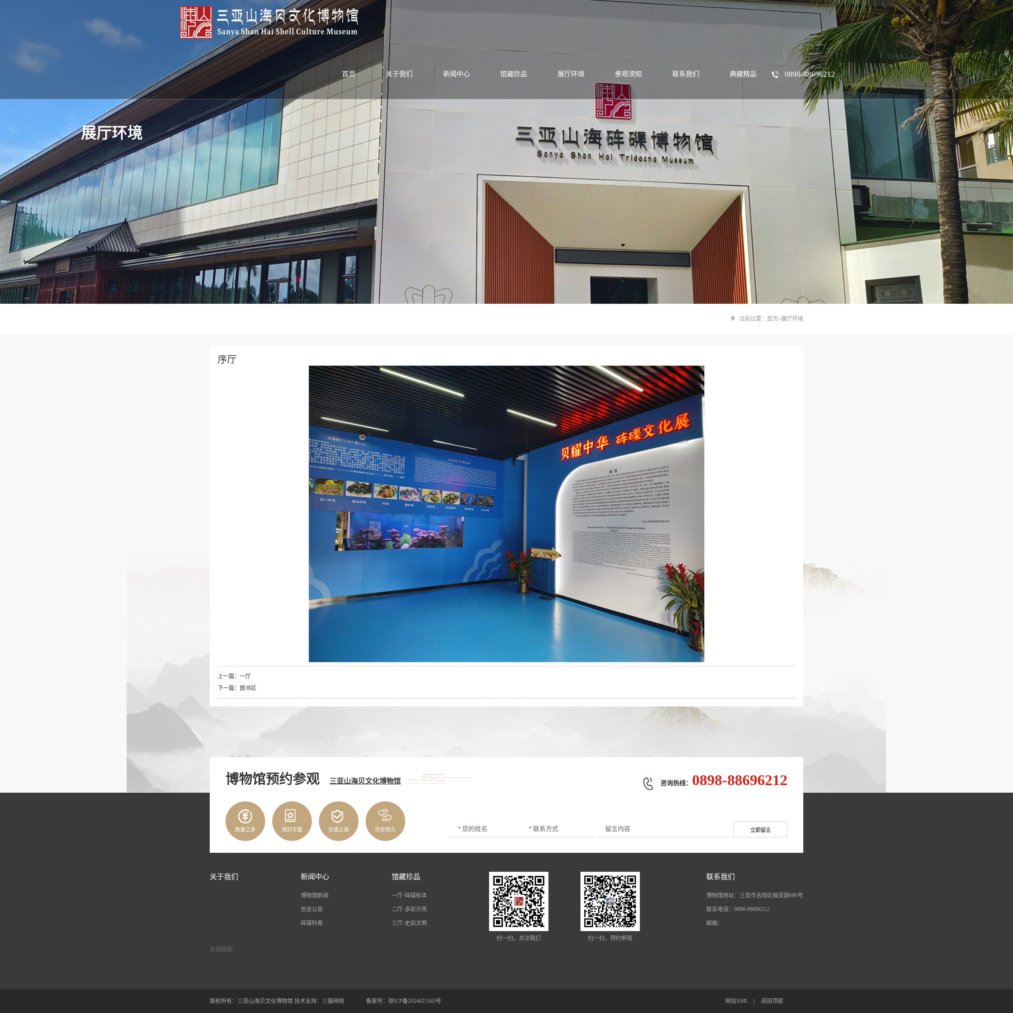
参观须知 (628, 74)
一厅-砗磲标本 (409, 895)
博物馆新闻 (314, 895)
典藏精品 (743, 74)
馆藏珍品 (513, 74)
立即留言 (760, 830)
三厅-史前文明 (409, 923)
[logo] (268, 22)
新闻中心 (456, 74)
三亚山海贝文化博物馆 (365, 781)
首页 (348, 74)
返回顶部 (772, 1001)
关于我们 (399, 74)
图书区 (248, 688)
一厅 (245, 676)
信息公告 (312, 909)
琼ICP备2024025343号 (414, 1001)
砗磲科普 (312, 923)
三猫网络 (333, 1001)
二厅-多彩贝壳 (409, 909)
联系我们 (685, 74)
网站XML (737, 1001)
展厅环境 (571, 74)
